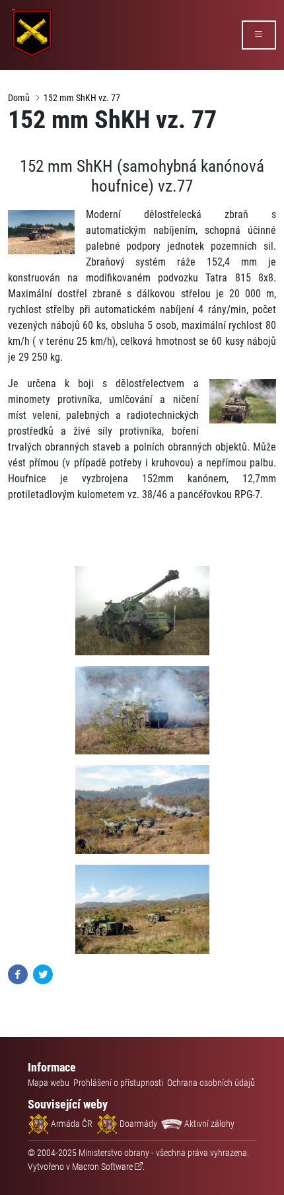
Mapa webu (48, 1082)
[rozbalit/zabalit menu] (259, 35)
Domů (19, 97)
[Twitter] (43, 974)
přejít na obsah (35, 9)
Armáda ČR (70, 1123)
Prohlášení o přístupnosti (118, 1082)
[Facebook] (18, 974)
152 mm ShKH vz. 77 (82, 97)
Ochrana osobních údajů (211, 1082)
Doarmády (137, 1123)
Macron (102, 1166)
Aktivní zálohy (208, 1123)
